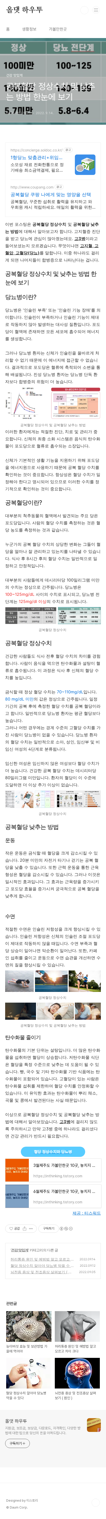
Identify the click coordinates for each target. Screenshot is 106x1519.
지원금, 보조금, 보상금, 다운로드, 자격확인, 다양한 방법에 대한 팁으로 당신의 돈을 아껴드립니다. (43, 1430)
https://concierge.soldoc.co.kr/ (37, 150)
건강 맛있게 (19, 1250)
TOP (96, 1503)
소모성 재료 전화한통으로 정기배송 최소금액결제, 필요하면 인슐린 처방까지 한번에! (37, 167)
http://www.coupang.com (32, 187)
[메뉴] (96, 10)
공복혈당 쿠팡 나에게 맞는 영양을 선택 (51, 194)
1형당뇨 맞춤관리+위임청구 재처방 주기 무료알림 (37, 158)
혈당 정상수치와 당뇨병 (53, 1151)
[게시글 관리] (31, 1228)
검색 (84, 10)
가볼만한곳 (58, 29)
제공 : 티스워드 (87, 1213)
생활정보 (29, 29)
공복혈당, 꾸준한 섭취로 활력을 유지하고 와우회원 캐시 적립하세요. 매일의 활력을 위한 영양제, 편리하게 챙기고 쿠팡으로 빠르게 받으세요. (51, 204)
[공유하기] (24, 1228)
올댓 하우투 (24, 10)
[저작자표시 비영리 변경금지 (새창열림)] (66, 1229)
